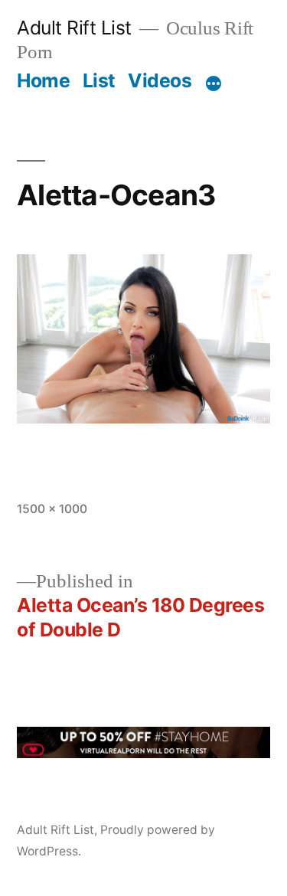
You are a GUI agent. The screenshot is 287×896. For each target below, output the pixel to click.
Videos (159, 80)
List (99, 80)
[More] (213, 83)
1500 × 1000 (52, 509)
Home (43, 80)
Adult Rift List (74, 27)
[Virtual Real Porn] (143, 753)
